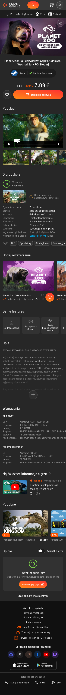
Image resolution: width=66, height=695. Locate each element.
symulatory (25, 243)
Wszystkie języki (55, 550)
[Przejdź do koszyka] (51, 5)
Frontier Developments (41, 217)
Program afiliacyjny (33, 617)
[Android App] (45, 665)
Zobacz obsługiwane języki (43, 210)
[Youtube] (46, 654)
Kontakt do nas (33, 622)
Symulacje (35, 228)
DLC (13, 243)
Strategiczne (47, 228)
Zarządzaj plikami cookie (33, 676)
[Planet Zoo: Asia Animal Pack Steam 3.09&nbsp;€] (28, 276)
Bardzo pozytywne (39, 235)
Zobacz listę (36, 207)
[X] (19, 654)
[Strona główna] (11, 5)
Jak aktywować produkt (42, 214)
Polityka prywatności (33, 612)
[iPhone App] (21, 665)
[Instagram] (28, 654)
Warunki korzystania (33, 608)
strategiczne (42, 243)
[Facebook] (37, 654)
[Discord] (11, 654)
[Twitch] (55, 654)
